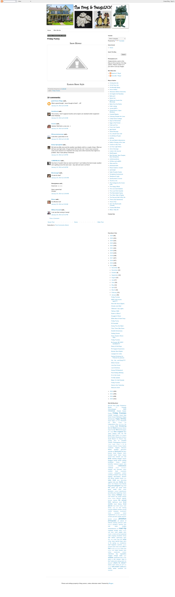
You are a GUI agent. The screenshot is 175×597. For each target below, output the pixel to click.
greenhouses (122, 491)
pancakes (115, 516)
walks (120, 555)
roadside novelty (113, 530)
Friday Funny (115, 321)
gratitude (116, 491)
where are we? (120, 564)
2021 (111, 248)
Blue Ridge (116, 405)
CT (116, 407)
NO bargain (123, 429)
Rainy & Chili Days (116, 346)
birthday (114, 458)
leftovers (118, 498)
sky (109, 539)
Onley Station (115, 435)
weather (110, 557)
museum (115, 511)
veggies (110, 555)
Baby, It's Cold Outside (117, 380)
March (114, 290)
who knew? (115, 566)
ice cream (119, 496)
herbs (109, 495)
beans (119, 455)
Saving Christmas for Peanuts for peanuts (117, 357)
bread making (122, 460)
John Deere (121, 424)
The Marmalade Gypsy (116, 193)
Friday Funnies (56, 90)
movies (120, 509)
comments (123, 471)
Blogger (111, 583)
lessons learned (112, 500)
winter (114, 568)
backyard (118, 451)
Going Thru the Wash (117, 326)
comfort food (113, 471)
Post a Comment (54, 218)
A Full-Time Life (114, 85)
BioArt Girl (112, 98)
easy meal (112, 480)
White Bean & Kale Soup (118, 318)
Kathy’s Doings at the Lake (117, 142)
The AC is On (113, 180)
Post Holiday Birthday (117, 372)
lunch (117, 506)
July (113, 280)
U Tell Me (123, 444)
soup (113, 541)
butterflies (110, 464)
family (121, 482)
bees (113, 456)
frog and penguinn (114, 486)
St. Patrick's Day (121, 438)
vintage (116, 555)
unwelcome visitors (120, 552)
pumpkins (115, 524)
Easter (124, 411)
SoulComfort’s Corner (116, 178)
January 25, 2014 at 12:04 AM (60, 177)
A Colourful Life (114, 83)
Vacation (110, 446)
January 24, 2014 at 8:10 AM (59, 118)
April (113, 287)
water (125, 555)
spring (114, 543)
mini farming (122, 507)
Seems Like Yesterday (117, 385)
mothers (115, 509)
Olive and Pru (113, 163)
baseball (110, 455)
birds (109, 458)
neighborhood (111, 514)
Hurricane (123, 420)
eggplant (110, 482)
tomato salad (111, 550)
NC (114, 429)
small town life (117, 539)
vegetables (123, 554)
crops (119, 474)
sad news (111, 532)
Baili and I (112, 96)
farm (125, 482)
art (113, 451)
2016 (111, 260)
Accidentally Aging (115, 87)
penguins (115, 519)
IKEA (114, 422)
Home (49, 30)
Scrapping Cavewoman (116, 174)
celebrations (122, 466)
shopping (113, 535)
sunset (110, 546)
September (115, 275)
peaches (124, 516)
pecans (110, 519)
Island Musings (114, 131)
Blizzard (110, 405)
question (121, 524)
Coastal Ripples (114, 114)
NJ (119, 429)
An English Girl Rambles (117, 94)
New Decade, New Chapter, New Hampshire (118, 156)
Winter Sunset (115, 362)
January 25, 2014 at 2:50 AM (59, 204)
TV (118, 440)
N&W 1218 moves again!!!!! (116, 300)
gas (117, 487)
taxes (120, 546)
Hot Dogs (117, 420)
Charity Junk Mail (116, 306)
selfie (109, 535)
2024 (111, 240)
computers (117, 473)
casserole (110, 466)
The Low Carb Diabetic (116, 188)
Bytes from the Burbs (116, 104)
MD (111, 428)
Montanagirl (55, 173)
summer (119, 544)
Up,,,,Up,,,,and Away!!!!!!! (118, 360)
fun (109, 487)
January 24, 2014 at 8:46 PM (59, 167)
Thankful (123, 440)
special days (119, 541)
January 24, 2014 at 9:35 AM (59, 128)
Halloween (119, 417)
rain (109, 526)
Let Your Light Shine (115, 146)
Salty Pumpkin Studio (116, 172)
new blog (118, 514)
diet (109, 478)
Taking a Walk (115, 311)
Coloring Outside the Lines (117, 116)
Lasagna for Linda (116, 353)
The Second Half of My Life (117, 197)
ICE (109, 422)
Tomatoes (123, 442)
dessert (124, 476)
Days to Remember (115, 120)
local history (118, 504)
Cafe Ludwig (113, 106)
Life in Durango (114, 149)
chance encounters (121, 467)
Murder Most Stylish (117, 351)
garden (113, 487)
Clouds (119, 411)
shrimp (124, 535)
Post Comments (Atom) (62, 225)
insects (124, 496)
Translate (121, 41)
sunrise (124, 544)
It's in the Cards (115, 375)
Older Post (100, 222)
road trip (122, 528)
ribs (117, 528)
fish (113, 484)
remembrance (112, 528)
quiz (125, 524)
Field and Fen (114, 125)
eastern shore (119, 478)
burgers (124, 462)
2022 (111, 245)
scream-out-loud (116, 534)
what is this (123, 557)
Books (110, 407)
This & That (113, 201)
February (114, 292)
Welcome (123, 447)
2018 (111, 255)
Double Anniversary (116, 331)
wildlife (110, 568)
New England (118, 431)
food (120, 484)
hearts (124, 493)
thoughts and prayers (115, 548)
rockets (124, 530)
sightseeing (119, 537)
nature (124, 513)
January (114, 295)
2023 (111, 243)
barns (124, 453)
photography (112, 521)
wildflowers (123, 566)
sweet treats (115, 546)
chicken (110, 469)
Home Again (111, 420)
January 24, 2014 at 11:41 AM (60, 139)
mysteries (117, 513)
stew (118, 543)
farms (109, 484)
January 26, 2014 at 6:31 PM (59, 214)
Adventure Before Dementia (118, 91)
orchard (110, 516)
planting (115, 522)
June (113, 282)
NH (117, 430)
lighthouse (115, 502)
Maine (115, 428)
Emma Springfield (56, 144)
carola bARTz (113, 108)
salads (120, 532)
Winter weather (113, 449)
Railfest (113, 437)
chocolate (119, 469)
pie (118, 521)
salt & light (113, 170)
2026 (111, 235)
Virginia (117, 447)
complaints (110, 473)
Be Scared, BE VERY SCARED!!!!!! (117, 343)
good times (122, 489)
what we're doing (116, 561)
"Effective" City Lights (117, 308)
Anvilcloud (54, 111)
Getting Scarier (115, 333)
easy (125, 478)
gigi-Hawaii (113, 129)
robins (120, 530)
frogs (122, 485)
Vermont (115, 446)
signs (124, 537)
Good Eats (122, 415)
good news (122, 487)
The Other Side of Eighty (117, 195)
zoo (125, 568)
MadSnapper (113, 153)
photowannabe (114, 165)
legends (124, 498)
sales (124, 532)
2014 (111, 265)
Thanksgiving (116, 442)
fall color (115, 482)
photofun (122, 519)
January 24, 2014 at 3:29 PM (59, 155)
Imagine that (122, 422)
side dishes (111, 537)
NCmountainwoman (57, 134)
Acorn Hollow (113, 89)
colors (124, 469)
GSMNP (110, 415)
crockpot (115, 474)
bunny (117, 462)
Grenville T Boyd (116, 75)
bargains (119, 453)
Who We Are (57, 30)
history (114, 495)
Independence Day (113, 424)
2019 (111, 253)
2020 (111, 250)
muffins (110, 511)
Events (110, 413)
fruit (125, 485)
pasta (119, 516)
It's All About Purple (115, 136)
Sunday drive (112, 440)
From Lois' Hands (115, 127)
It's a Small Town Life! (116, 133)
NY (109, 431)
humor (113, 496)
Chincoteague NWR (117, 409)
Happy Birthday (120, 419)
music (109, 513)
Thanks (110, 442)
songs (109, 541)
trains (116, 550)
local (120, 502)
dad (123, 474)
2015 (111, 263)
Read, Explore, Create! (116, 167)
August (114, 277)
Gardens (115, 415)
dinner (112, 478)
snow (124, 539)
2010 (111, 398)
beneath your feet (121, 456)
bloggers (110, 460)
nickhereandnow (114, 159)
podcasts (120, 522)
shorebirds (119, 535)
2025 (111, 238)
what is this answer (114, 559)
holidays (119, 495)
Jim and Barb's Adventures (117, 140)
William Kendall (56, 210)
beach (115, 455)
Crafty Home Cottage (116, 118)
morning (110, 509)
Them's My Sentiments (116, 199)
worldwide (120, 568)
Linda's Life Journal (115, 151)
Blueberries (123, 405)
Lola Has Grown (115, 365)
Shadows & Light (114, 176)
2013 (111, 391)
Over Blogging (123, 435)
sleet (112, 539)
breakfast (110, 462)
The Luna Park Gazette (116, 191)
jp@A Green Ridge (57, 101)
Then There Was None (117, 328)
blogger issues (121, 458)
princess (110, 524)
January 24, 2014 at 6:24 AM (59, 105)
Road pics (119, 437)
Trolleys (118, 444)
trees (125, 550)
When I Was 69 (114, 209)
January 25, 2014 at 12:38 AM (60, 193)
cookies (124, 473)
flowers (116, 484)
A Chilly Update (115, 377)
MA (109, 428)
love (114, 506)
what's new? (111, 564)
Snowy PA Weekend (117, 370)
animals (110, 451)
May (113, 285)
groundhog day (112, 493)
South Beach (112, 438)
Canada (124, 407)
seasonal (123, 534)
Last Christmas (115, 367)
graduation (110, 491)
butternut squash (118, 464)
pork (125, 522)
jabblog (112, 138)
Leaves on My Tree (115, 144)
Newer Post (51, 222)
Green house (112, 417)
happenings (119, 493)
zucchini (110, 570)
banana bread (112, 453)
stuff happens (112, 544)
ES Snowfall (114, 323)
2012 (111, 394)
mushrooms (123, 511)
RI (110, 437)
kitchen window (111, 498)
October (114, 272)
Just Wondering (120, 426)
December (115, 267)
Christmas (111, 411)
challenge (110, 467)
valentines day (113, 554)
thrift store (123, 548)
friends (124, 484)
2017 (111, 258)
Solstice (124, 437)
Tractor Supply (111, 444)
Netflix (111, 431)
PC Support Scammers (117, 349)
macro (121, 506)
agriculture (123, 449)
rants (116, 526)
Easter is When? (116, 313)
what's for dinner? (119, 563)
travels (121, 550)
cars (125, 464)
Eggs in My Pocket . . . (116, 123)
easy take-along (121, 480)
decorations (117, 476)
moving (124, 509)
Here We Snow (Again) (117, 303)
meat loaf (115, 507)
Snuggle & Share (116, 316)
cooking (110, 474)
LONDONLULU (55, 160)
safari (116, 532)
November (115, 270)
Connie (53, 123)
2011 (111, 396)
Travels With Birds (115, 207)
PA (109, 437)
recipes (124, 526)
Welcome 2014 (115, 387)
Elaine (53, 199)
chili (115, 469)
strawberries (123, 543)
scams (110, 534)
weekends (117, 557)
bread (115, 460)
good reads (112, 489)
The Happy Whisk (115, 186)
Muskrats (119, 428)
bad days (123, 451)
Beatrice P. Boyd (116, 73)
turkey (109, 552)
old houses (123, 514)
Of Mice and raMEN (115, 161)
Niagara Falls (116, 433)
